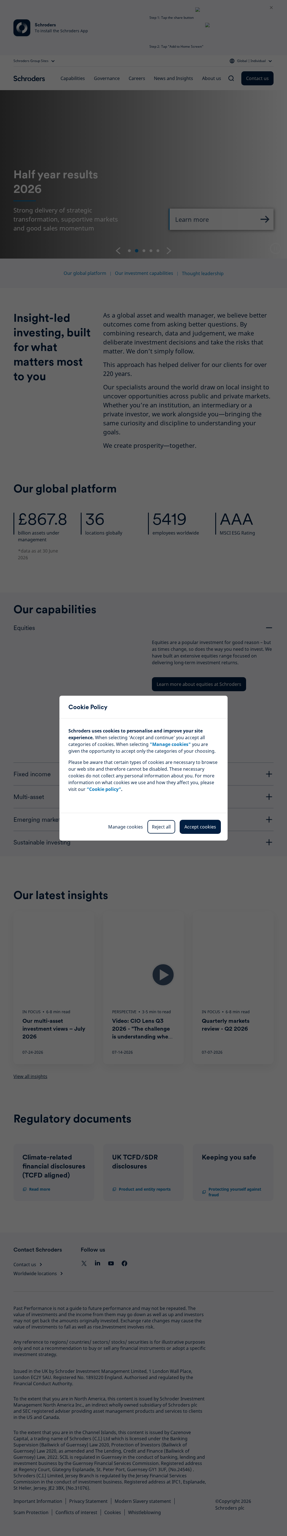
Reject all (161, 827)
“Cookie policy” (104, 789)
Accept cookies (200, 827)
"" (170, 744)
